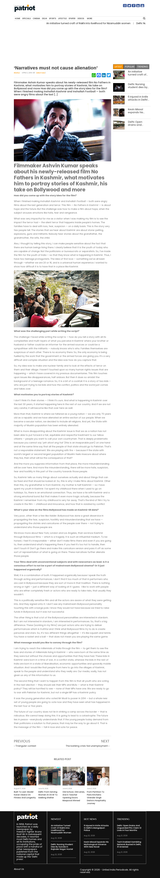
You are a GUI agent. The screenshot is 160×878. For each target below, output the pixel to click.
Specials (26, 18)
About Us (19, 869)
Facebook (132, 6)
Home (17, 18)
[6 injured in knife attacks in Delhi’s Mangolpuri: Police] (119, 99)
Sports (52, 18)
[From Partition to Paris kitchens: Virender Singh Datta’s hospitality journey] (98, 776)
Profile (17, 73)
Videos (80, 18)
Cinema (36, 18)
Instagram (123, 6)
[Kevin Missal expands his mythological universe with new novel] (119, 112)
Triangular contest (26, 745)
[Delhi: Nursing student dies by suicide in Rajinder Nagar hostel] (119, 87)
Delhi (44, 18)
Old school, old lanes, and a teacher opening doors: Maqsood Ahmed (73, 796)
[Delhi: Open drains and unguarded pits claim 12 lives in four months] (119, 124)
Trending (142, 66)
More (89, 18)
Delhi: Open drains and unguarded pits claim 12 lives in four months (137, 123)
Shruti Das (40, 73)
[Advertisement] (79, 43)
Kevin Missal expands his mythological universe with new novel (139, 111)
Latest (118, 66)
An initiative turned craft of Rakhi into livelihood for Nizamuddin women (73, 23)
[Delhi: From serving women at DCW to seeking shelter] (49, 776)
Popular (129, 66)
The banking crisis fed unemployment (87, 745)
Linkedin (136, 6)
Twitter (128, 6)
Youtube (141, 6)
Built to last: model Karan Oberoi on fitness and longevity (25, 794)
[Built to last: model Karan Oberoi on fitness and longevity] (25, 776)
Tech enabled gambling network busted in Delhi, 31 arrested (129, 844)
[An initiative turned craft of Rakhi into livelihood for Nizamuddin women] (119, 74)
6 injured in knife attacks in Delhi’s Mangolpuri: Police (138, 98)
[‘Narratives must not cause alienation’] (62, 130)
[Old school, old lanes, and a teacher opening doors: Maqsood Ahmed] (73, 776)
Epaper (72, 18)
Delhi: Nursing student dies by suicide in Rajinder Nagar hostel (139, 86)
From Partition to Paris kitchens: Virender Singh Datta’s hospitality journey (96, 797)
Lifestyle (62, 18)
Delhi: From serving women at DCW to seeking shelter (48, 794)
